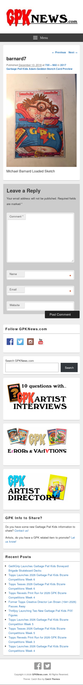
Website (15, 305)
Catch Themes (52, 679)
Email (13, 289)
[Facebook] (38, 666)
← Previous (59, 52)
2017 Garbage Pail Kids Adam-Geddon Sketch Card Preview (39, 67)
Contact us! (21, 530)
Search (69, 368)
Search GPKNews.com (19, 361)
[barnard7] (41, 165)
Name (13, 274)
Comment (16, 216)
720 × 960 (51, 65)
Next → (73, 52)
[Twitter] (47, 666)
